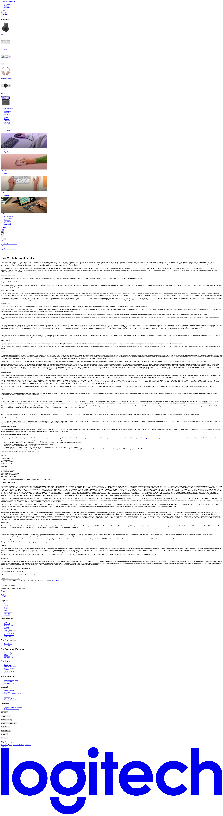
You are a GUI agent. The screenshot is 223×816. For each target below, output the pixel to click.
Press (5, 610)
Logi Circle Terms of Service (9, 244)
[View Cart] (2, 239)
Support (3, 10)
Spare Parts (7, 697)
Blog (5, 608)
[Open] (4, 239)
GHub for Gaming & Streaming (13, 707)
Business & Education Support (12, 693)
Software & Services (10, 668)
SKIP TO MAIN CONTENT (9, 1)
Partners (6, 669)
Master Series (8, 644)
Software (3, 227)
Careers (6, 605)
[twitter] (3, 591)
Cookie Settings (21, 745)
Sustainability (8, 612)
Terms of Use (4, 745)
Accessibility (7, 615)
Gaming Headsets (9, 635)
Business (6, 6)
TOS (2, 240)
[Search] (2, 232)
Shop (2, 14)
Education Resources (10, 683)
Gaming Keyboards (9, 633)
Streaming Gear (8, 657)
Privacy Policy (13, 745)
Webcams (6, 627)
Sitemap (28, 745)
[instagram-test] (1, 591)
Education (7, 7)
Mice (5, 622)
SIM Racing (7, 656)
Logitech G (7, 4)
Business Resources (9, 672)
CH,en (4, 12)
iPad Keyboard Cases (10, 630)
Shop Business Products (10, 666)
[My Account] (2, 237)
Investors (6, 607)
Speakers (6, 628)
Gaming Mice (8, 631)
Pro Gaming (7, 654)
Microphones (7, 636)
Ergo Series (7, 645)
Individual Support (9, 690)
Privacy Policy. (55, 580)
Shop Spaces (7, 665)
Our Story (7, 604)
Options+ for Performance (11, 709)
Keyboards (7, 624)
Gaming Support (8, 692)
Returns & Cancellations (11, 700)
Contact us (7, 695)
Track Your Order (9, 698)
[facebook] (5, 591)
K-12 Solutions (8, 681)
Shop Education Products (11, 680)
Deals (2, 229)
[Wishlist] (2, 235)
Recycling (7, 613)
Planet (2, 230)
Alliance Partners (9, 671)
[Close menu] (2, 16)
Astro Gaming (8, 653)
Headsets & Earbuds (9, 625)
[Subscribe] (18, 579)
